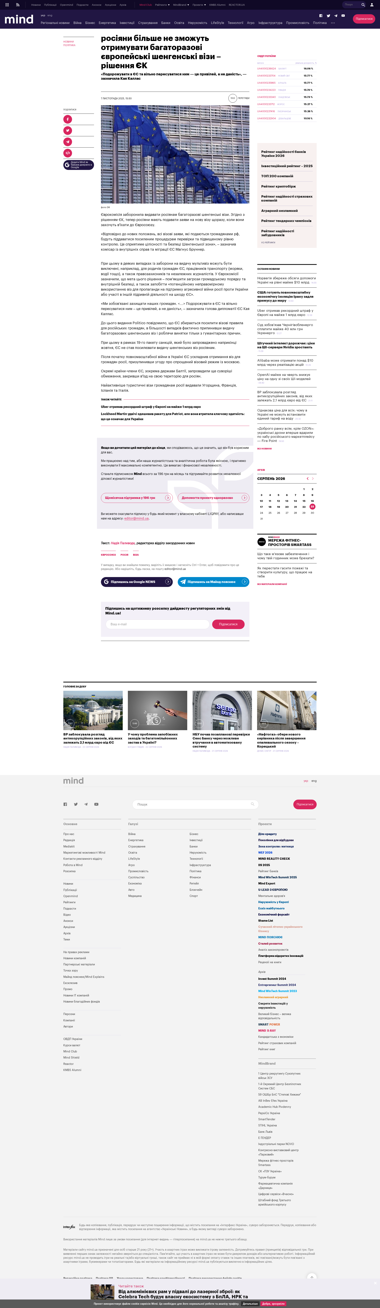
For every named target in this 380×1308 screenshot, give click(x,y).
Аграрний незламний (279, 210)
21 (295, 507)
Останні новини (268, 269)
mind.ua (205, 1239)
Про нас (68, 834)
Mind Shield (71, 1057)
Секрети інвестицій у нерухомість (273, 1005)
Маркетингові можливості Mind (84, 852)
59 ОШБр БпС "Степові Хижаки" (279, 1094)
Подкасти (82, 5)
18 (270, 507)
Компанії (69, 1020)
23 (312, 506)
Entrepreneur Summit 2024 (277, 985)
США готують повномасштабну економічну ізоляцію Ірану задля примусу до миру (285, 296)
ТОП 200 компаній (277, 176)
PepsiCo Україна (269, 1113)
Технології (235, 23)
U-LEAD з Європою (273, 890)
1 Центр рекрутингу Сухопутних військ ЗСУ (279, 1075)
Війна (77, 23)
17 (261, 507)
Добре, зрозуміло (273, 1303)
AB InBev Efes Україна (273, 1100)
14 (295, 501)
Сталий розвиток (270, 943)
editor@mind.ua (136, 518)
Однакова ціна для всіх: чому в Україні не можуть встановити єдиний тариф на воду (282, 414)
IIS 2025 (264, 865)
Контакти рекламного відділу (82, 859)
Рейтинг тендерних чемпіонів (286, 221)
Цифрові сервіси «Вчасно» (276, 1194)
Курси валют (71, 1045)
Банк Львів (265, 1132)
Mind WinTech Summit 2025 (277, 877)
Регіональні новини (55, 23)
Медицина (135, 896)
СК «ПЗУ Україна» (270, 1171)
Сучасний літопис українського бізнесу (280, 929)
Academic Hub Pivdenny (274, 1107)
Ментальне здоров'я (271, 896)
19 (278, 507)
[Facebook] (321, 16)
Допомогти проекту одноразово (207, 498)
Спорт (194, 896)
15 (304, 501)
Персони (69, 1014)
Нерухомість (197, 23)
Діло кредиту (267, 834)
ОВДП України (266, 56)
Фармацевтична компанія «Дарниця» (275, 1185)
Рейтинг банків (268, 871)
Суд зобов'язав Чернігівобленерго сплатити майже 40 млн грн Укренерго (285, 329)
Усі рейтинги (268, 243)
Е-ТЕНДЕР (264, 1138)
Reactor (68, 1064)
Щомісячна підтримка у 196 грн (130, 498)
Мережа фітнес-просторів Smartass (275, 1162)
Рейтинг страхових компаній (277, 1043)
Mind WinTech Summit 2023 (277, 991)
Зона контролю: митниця (276, 846)
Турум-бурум (267, 1177)
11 (270, 501)
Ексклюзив (70, 983)
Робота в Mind (73, 865)
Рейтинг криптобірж (278, 186)
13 (286, 501)
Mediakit (69, 846)
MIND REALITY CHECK (274, 859)
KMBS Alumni (217, 5)
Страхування (148, 23)
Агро (251, 23)
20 (287, 507)
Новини (36, 5)
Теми (66, 939)
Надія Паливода (123, 543)
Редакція (69, 840)
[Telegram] (336, 16)
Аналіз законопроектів (273, 950)
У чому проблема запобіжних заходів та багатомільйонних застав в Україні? (153, 738)
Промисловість (297, 23)
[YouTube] (343, 16)
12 (278, 501)
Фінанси (195, 877)
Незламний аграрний (273, 997)
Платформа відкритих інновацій (280, 956)
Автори (68, 1026)
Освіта (179, 23)
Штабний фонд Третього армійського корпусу (274, 1202)
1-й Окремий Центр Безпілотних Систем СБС (279, 1086)
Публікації (50, 5)
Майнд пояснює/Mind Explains (83, 977)
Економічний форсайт (274, 914)
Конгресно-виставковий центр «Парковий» (278, 1152)
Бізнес (90, 23)
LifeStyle (217, 23)
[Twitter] (328, 16)
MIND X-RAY (267, 1030)
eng (50, 15)
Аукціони (110, 5)
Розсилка (69, 871)
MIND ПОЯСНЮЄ (270, 937)
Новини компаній (74, 958)
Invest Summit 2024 (272, 979)
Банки (165, 23)
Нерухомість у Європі (273, 902)
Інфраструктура (270, 23)
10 (261, 501)
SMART (269, 1024)
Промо (67, 989)
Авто (131, 890)
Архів (123, 5)
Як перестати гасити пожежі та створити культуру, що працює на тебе (284, 572)
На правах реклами (76, 952)
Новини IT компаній (76, 995)
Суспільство (136, 877)
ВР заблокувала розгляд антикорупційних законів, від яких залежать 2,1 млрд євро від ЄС (284, 396)
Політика (320, 23)
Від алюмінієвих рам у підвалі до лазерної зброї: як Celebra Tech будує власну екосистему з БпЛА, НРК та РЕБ (183, 1296)
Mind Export (266, 883)
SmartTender (266, 1119)
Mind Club (146, 5)
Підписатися (364, 18)
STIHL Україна (267, 1125)
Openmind (66, 5)
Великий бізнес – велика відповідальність (274, 1016)
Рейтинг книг (266, 1049)
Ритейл (194, 883)
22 (304, 507)
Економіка (135, 883)
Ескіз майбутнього (271, 908)
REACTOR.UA (237, 5)
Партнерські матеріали (79, 964)
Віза (136, 555)
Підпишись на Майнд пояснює (212, 582)
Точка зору (70, 970)
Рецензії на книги (269, 962)
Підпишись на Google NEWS (133, 582)
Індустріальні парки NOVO (276, 1144)
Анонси (96, 5)
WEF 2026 (265, 852)
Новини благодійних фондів (81, 1001)
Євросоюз (108, 555)
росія (124, 555)
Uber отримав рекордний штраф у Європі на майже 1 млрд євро (151, 407)
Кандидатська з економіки (275, 1037)
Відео (67, 915)
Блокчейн (196, 890)
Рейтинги (69, 902)
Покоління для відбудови (276, 840)
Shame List (265, 920)
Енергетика (107, 23)
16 (312, 501)
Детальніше (250, 1303)
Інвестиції (127, 23)
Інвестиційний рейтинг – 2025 (287, 166)
